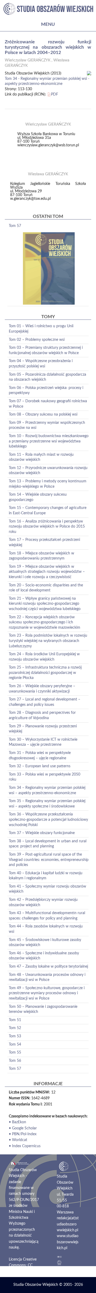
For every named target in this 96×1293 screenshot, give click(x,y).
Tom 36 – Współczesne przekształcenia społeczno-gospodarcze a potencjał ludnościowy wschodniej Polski (48, 820)
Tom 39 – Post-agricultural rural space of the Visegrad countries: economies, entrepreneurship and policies (49, 860)
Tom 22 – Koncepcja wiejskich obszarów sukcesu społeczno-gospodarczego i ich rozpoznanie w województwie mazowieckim (44, 622)
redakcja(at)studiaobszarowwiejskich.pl (68, 1224)
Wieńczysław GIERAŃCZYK (27, 60)
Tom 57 (15, 226)
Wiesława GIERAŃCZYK (48, 174)
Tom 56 (15, 1061)
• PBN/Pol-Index (23, 1134)
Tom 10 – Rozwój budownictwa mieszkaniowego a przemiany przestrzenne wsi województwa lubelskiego (49, 441)
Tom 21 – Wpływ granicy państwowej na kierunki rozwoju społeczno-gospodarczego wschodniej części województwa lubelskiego (45, 604)
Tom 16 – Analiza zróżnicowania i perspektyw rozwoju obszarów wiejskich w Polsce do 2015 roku (47, 527)
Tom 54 (15, 1044)
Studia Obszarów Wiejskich (35, 1285)
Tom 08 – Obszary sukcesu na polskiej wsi (43, 414)
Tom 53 (15, 1036)
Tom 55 (15, 1052)
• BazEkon (17, 1122)
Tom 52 (15, 1028)
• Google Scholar (23, 1128)
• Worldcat (18, 1140)
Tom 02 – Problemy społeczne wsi (37, 340)
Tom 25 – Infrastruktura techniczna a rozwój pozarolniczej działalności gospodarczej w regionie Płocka (45, 673)
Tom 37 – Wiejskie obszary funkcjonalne (42, 833)
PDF (54, 94)
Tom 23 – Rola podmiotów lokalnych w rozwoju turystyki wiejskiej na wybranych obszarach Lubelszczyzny (48, 641)
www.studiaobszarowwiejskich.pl (67, 1242)
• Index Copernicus (25, 1146)
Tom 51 (15, 1020)
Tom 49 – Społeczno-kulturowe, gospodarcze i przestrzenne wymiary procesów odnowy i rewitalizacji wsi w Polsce (47, 993)
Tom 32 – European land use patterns (39, 766)
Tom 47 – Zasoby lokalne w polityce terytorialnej (48, 966)
